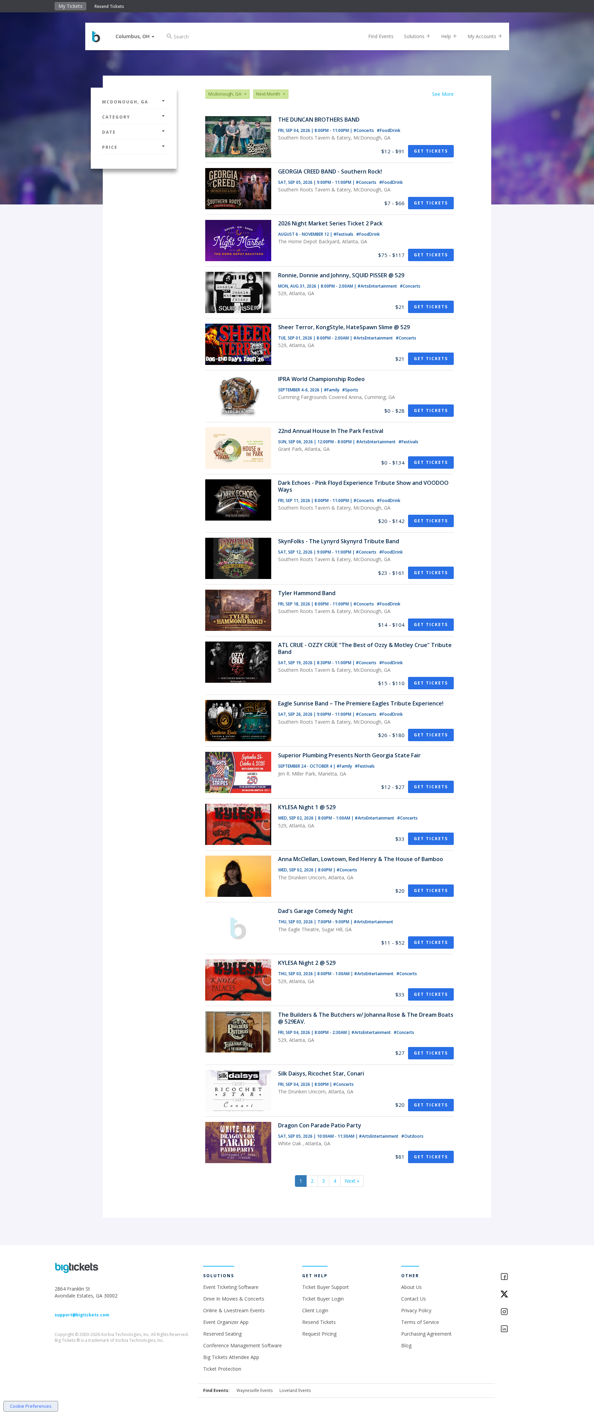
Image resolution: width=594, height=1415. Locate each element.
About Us (411, 1287)
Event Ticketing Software (230, 1287)
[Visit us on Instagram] (519, 1312)
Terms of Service (420, 1322)
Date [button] (109, 132)
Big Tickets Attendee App (231, 1357)
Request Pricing (319, 1333)
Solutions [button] (415, 36)
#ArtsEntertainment (378, 286)
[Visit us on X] (519, 1294)
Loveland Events (295, 1390)
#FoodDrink (388, 130)
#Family (332, 390)
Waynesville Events (254, 1390)
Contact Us (413, 1298)
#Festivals (343, 234)
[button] (135, 36)
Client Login (315, 1310)
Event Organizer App (226, 1322)
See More (443, 94)
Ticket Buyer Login (323, 1298)
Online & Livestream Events (234, 1310)
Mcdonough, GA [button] (125, 102)
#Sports (350, 390)
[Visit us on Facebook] (519, 1277)
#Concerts (364, 130)
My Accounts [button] (483, 36)
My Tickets (70, 6)
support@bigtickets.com (82, 1315)
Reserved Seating (222, 1333)
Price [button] (110, 147)
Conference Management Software (242, 1345)
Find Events (381, 36)
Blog (406, 1345)
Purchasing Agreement (426, 1333)
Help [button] (446, 36)
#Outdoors (412, 1136)
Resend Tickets (109, 6)
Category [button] (116, 117)
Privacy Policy (416, 1310)
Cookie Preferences (31, 1406)
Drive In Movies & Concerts (233, 1298)
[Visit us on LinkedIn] (519, 1329)
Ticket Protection (222, 1369)
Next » (352, 1181)
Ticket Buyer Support (325, 1287)
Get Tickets (431, 151)
